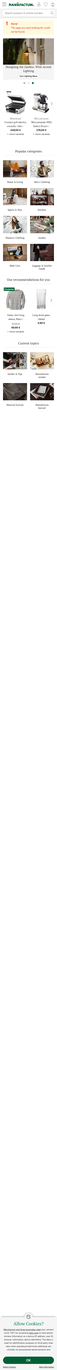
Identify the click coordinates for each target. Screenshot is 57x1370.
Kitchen (42, 209)
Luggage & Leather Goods (42, 267)
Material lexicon (15, 404)
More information (46, 1367)
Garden (42, 237)
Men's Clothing (42, 181)
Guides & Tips (15, 373)
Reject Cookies (9, 1367)
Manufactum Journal (42, 406)
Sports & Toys (15, 209)
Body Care (15, 265)
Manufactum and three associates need (22, 1329)
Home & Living (15, 181)
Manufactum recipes (42, 375)
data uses (33, 1333)
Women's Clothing (14, 237)
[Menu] (4, 4)
